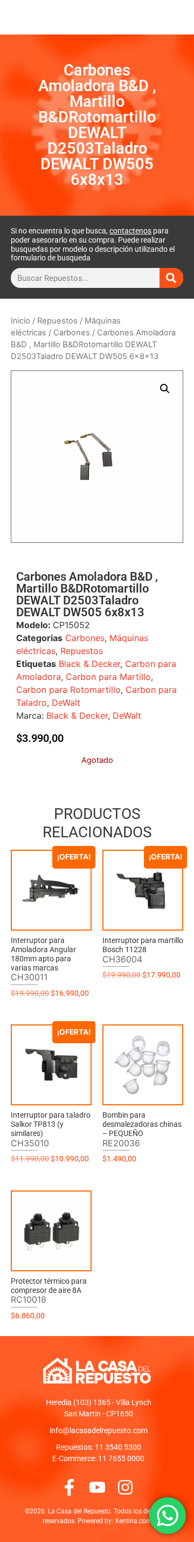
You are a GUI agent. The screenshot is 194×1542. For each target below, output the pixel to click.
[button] (165, 388)
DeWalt (66, 702)
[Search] (171, 278)
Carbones (71, 333)
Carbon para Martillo (108, 676)
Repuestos (57, 321)
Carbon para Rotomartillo (68, 689)
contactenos (130, 230)
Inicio (20, 321)
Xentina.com (133, 1521)
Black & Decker (89, 663)
